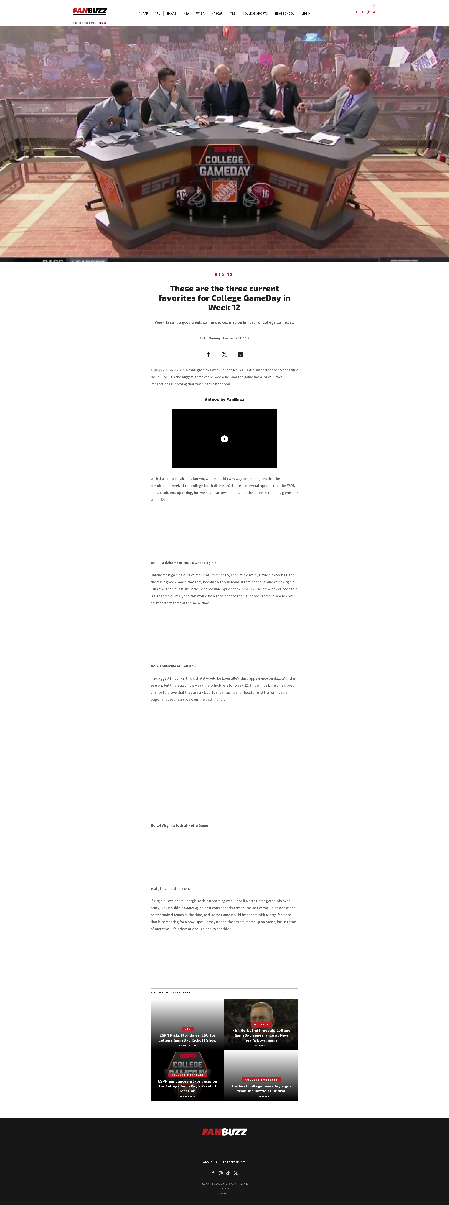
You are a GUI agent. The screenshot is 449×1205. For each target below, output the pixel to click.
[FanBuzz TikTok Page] (368, 12)
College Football (84, 23)
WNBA (200, 13)
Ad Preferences (234, 1162)
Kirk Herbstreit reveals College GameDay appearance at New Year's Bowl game (261, 1035)
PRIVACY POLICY (224, 1194)
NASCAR (217, 13)
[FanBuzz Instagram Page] (362, 12)
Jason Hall (262, 1045)
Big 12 (102, 23)
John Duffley (189, 1045)
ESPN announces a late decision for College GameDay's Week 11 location (187, 1086)
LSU (188, 1029)
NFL (157, 13)
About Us (210, 1162)
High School (284, 13)
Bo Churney (212, 338)
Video (306, 13)
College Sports (255, 13)
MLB (233, 13)
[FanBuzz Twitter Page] (374, 12)
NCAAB (171, 13)
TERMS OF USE (224, 1189)
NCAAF (143, 13)
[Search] (373, 5)
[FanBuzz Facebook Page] (356, 12)
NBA (186, 13)
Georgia (261, 1024)
